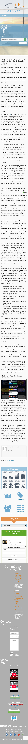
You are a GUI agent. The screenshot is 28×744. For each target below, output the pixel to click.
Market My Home (7, 501)
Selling (16, 731)
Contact (21, 731)
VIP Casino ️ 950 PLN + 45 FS (18, 608)
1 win (10, 114)
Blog (20, 455)
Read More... (17, 590)
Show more (22, 43)
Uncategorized (10, 460)
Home (7, 731)
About (12, 731)
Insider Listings (8, 513)
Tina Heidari (8, 64)
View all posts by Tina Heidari (10, 455)
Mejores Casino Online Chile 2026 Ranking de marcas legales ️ (19, 577)
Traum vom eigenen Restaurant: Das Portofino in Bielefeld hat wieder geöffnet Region (19, 597)
